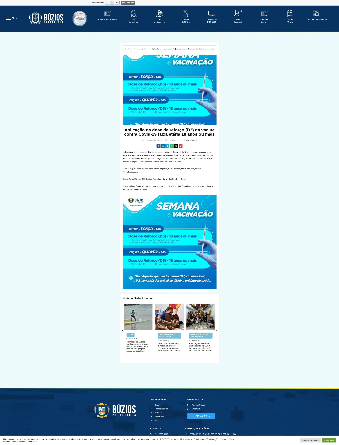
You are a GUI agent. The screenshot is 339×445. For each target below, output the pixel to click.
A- (107, 3)
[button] (158, 146)
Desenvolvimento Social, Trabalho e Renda (137, 335)
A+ (117, 3)
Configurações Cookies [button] (310, 440)
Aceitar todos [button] (329, 440)
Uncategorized (190, 140)
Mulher (193, 335)
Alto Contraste (128, 3)
